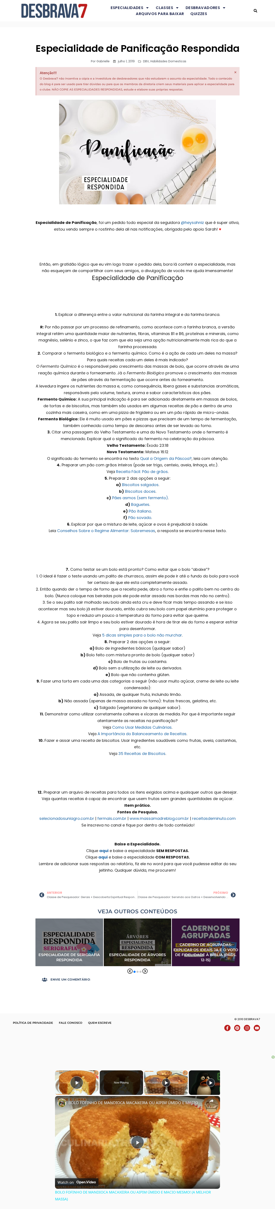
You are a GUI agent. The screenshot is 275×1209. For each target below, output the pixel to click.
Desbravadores (203, 7)
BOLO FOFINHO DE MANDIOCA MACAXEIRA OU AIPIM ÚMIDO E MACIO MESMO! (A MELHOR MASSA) (136, 1102)
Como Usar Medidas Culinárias (142, 727)
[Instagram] (247, 1028)
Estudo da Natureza (121, 933)
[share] (211, 1101)
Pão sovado (139, 517)
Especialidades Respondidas (58, 933)
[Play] (166, 1082)
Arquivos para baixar (160, 13)
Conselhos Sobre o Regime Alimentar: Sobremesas (106, 530)
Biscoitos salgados (140, 484)
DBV (146, 61)
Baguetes (140, 504)
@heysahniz (192, 222)
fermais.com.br (111, 818)
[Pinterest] (237, 1028)
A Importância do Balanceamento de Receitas (142, 733)
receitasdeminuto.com (214, 818)
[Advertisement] (137, 1045)
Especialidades (127, 7)
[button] (255, 10)
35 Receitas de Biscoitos (141, 753)
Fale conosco (70, 1022)
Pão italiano (140, 511)
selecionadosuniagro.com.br (66, 818)
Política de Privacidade (33, 1022)
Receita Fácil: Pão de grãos (142, 471)
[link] (62, 1103)
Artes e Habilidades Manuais (57, 921)
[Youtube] (257, 1028)
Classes (164, 7)
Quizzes (198, 13)
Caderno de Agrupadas (221, 921)
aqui (103, 850)
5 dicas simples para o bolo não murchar (142, 635)
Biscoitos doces (140, 491)
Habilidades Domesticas (168, 61)
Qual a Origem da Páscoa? (166, 458)
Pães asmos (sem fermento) (140, 497)
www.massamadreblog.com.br (159, 818)
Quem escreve (100, 1022)
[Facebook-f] (227, 1028)
